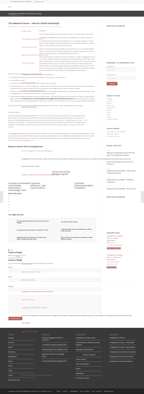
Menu (10, 7)
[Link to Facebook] (127, 1)
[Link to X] (124, 1)
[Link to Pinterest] (134, 1)
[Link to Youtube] (121, 1)
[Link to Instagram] (131, 1)
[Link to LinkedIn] (118, 1)
